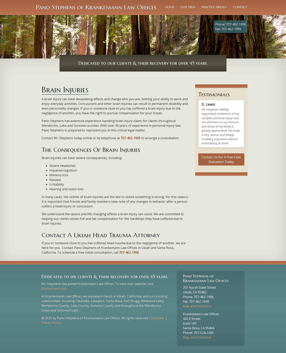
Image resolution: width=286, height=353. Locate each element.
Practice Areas (213, 7)
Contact (240, 7)
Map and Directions (197, 306)
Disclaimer (157, 318)
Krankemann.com (54, 288)
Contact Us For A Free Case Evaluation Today (221, 167)
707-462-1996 (236, 24)
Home (169, 7)
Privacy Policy (51, 323)
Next (239, 150)
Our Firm (187, 7)
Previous (236, 150)
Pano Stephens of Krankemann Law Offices (96, 7)
